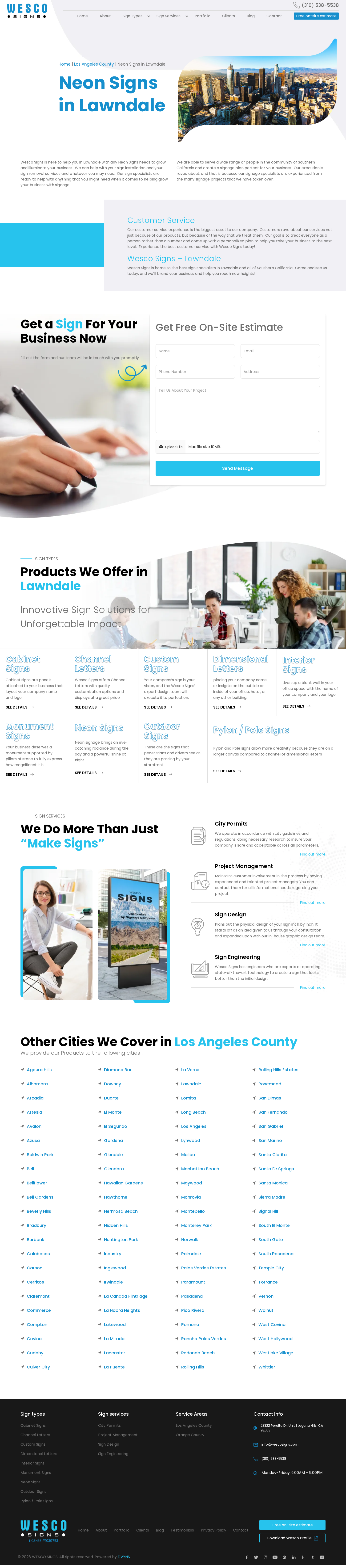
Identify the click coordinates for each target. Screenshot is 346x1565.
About (105, 16)
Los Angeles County (94, 64)
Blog (251, 16)
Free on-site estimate (316, 16)
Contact (274, 16)
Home (82, 16)
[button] (134, 16)
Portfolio (202, 16)
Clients (228, 16)
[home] (32, 11)
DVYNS (124, 1557)
